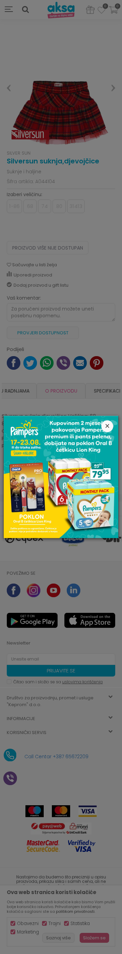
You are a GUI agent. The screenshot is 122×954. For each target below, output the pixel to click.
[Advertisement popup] (61, 476)
